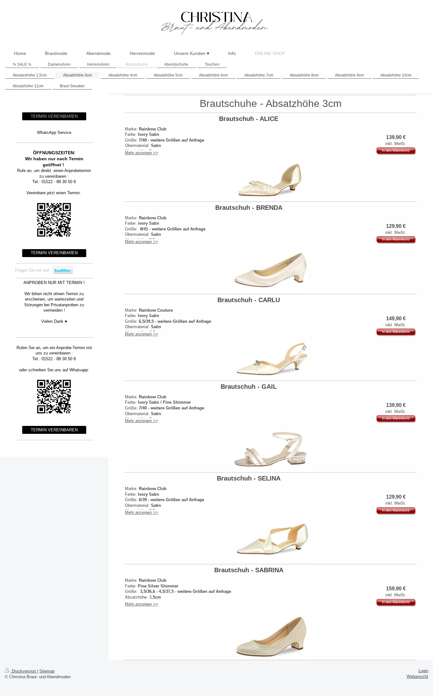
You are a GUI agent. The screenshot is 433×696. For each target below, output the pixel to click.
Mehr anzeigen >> (141, 152)
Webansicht (417, 676)
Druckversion (23, 671)
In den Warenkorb (396, 150)
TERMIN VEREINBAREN (54, 116)
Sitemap (47, 671)
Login (423, 670)
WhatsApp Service (54, 132)
